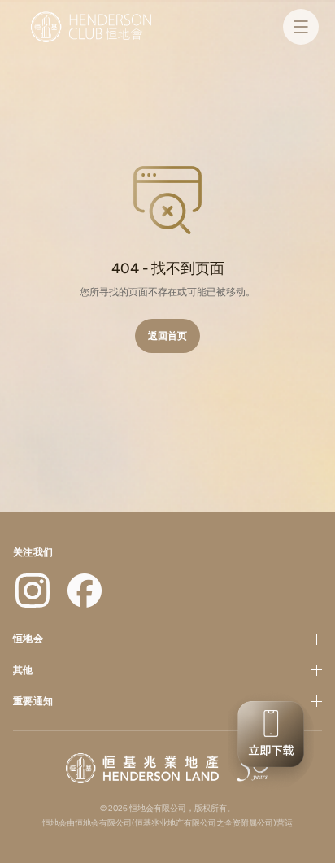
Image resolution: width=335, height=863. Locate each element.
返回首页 (167, 336)
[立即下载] (267, 741)
